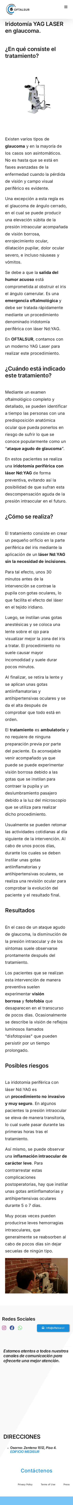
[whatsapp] (20, 1328)
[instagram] (4, 1328)
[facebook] (12, 1328)
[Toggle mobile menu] (66, 7)
